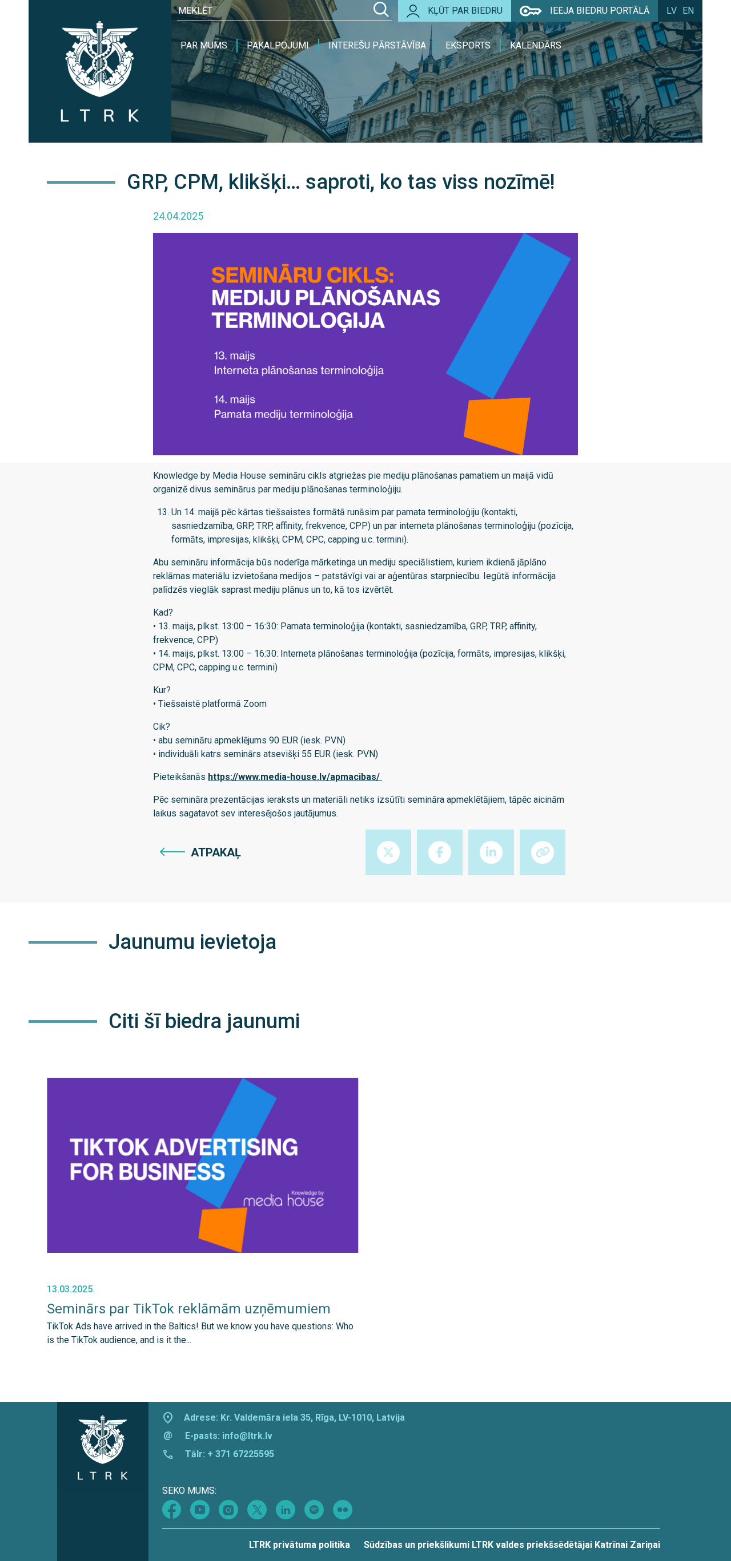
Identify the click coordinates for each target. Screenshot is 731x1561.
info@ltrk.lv (247, 1435)
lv (671, 10)
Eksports (468, 45)
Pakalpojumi (278, 45)
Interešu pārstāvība (377, 45)
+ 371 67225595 (240, 1454)
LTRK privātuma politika (299, 1544)
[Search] (381, 11)
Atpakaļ (216, 852)
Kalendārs (535, 45)
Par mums (203, 45)
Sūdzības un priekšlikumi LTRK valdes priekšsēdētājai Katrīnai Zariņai (512, 1544)
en (688, 10)
